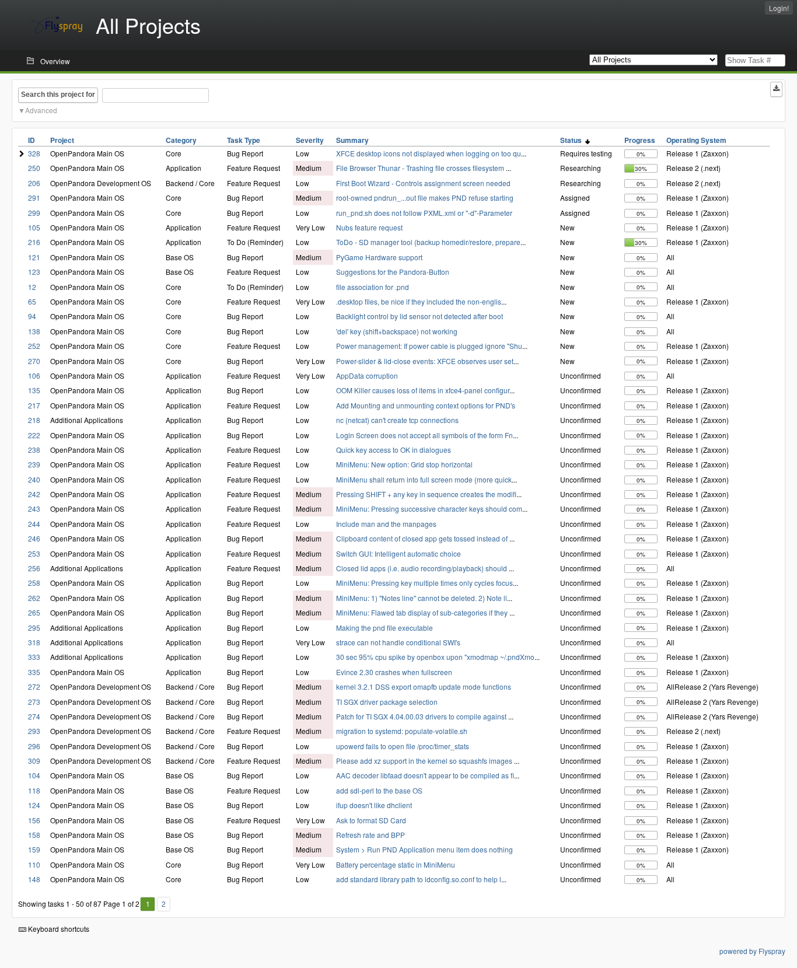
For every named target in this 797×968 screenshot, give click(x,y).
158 (34, 835)
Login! (779, 8)
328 (34, 153)
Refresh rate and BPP (370, 835)
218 (34, 420)
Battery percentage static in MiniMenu (395, 864)
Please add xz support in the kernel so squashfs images (425, 761)
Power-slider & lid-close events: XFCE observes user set (424, 361)
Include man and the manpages (386, 524)
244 (34, 524)
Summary (352, 140)
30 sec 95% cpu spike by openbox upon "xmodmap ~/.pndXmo (435, 657)
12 (32, 287)
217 (34, 405)
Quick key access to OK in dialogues (393, 450)
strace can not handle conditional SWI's (398, 642)
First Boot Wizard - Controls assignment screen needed (423, 183)
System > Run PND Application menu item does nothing (424, 849)
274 (34, 716)
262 (34, 598)
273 (34, 702)
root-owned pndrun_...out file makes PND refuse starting (424, 197)
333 (34, 657)
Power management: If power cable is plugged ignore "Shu (429, 346)
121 (34, 257)
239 (34, 464)
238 (34, 450)
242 (34, 494)
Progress (639, 140)
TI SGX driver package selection (387, 702)
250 (34, 168)
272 (34, 686)
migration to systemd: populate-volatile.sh (401, 731)
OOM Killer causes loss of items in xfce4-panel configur (422, 390)
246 (34, 538)
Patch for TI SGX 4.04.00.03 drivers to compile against (422, 716)
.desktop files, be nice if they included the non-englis (418, 301)
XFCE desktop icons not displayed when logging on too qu (428, 153)
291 (34, 197)
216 (34, 242)
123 (34, 272)
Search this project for (58, 94)
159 (34, 849)
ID (31, 140)
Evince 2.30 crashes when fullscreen (394, 672)
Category (181, 140)
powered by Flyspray (752, 951)
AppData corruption (367, 375)
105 (34, 227)
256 (34, 568)
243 (34, 508)
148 (34, 879)
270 (34, 361)
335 (34, 672)
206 (34, 183)
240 (34, 479)
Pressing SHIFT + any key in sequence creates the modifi (426, 494)
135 (34, 390)
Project (62, 140)
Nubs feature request (369, 227)
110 (34, 864)
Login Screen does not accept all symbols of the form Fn (424, 435)
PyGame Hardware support (379, 257)
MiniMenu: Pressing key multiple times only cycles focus (424, 583)
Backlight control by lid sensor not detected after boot (419, 316)
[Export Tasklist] (776, 89)
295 (34, 627)
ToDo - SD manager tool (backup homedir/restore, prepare (428, 242)
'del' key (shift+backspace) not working (396, 331)
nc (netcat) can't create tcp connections (397, 420)
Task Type (243, 140)
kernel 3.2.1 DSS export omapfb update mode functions (423, 686)
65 (32, 301)
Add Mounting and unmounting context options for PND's (425, 405)
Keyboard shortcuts (57, 929)
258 (34, 583)
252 (34, 346)
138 (34, 331)
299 (34, 213)
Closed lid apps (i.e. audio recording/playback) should (422, 568)
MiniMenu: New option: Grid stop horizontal (404, 464)
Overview (55, 61)
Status (572, 140)
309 (34, 761)
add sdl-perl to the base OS (379, 790)
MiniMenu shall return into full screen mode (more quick (424, 479)
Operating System (696, 140)
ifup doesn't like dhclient (374, 805)
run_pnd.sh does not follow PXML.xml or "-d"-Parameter (424, 213)
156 (34, 820)
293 (34, 731)
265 (34, 612)
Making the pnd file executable (384, 627)
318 (34, 642)
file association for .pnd (372, 287)
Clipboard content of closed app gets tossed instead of (422, 538)
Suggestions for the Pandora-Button (392, 272)
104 (34, 775)
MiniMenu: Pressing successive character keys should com (429, 508)
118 (34, 790)
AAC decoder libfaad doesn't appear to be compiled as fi (425, 775)
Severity (310, 140)
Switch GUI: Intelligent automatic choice (398, 553)
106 (34, 375)
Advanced (41, 110)
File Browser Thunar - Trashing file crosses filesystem (421, 168)
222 (34, 435)
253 (34, 553)
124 (34, 805)
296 (34, 746)
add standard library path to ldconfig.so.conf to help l (418, 879)
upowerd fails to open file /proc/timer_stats (402, 746)
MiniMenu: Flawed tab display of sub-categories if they (422, 612)
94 (32, 316)
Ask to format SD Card (371, 820)
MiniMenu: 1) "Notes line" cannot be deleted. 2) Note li (421, 598)
